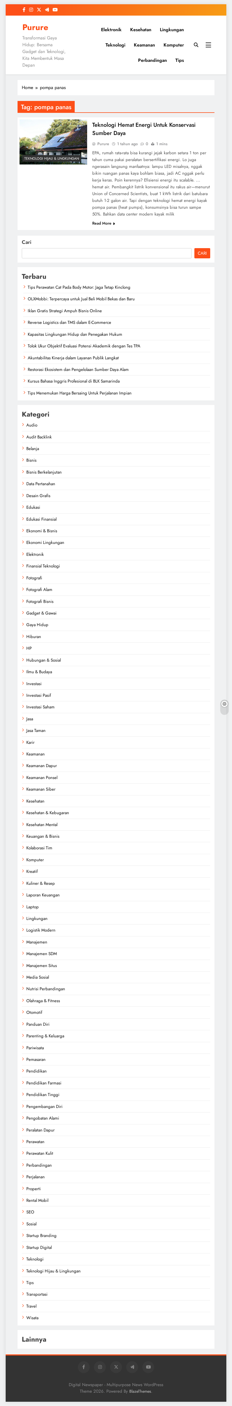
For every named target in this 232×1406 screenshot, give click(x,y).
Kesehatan (140, 29)
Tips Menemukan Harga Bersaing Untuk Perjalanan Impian (80, 393)
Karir (30, 742)
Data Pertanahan (40, 484)
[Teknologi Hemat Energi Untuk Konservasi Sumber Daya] (53, 141)
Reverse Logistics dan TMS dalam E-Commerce (69, 322)
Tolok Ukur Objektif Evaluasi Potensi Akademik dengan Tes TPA (84, 346)
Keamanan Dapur (41, 766)
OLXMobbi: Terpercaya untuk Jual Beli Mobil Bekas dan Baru (81, 299)
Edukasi (33, 507)
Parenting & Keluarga (45, 1036)
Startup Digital (39, 1247)
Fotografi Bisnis (39, 601)
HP (29, 648)
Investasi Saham (40, 707)
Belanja (32, 449)
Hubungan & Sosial (43, 660)
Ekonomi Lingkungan (45, 542)
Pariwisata (35, 1048)
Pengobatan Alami (42, 1118)
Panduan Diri (38, 1024)
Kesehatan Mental (41, 825)
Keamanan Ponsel (41, 777)
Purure (35, 27)
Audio (31, 425)
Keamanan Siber (40, 789)
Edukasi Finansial (41, 519)
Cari (26, 242)
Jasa (29, 719)
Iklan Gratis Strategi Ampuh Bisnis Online (65, 311)
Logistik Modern (40, 930)
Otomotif (34, 1012)
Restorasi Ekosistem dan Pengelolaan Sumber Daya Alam (78, 369)
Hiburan (33, 637)
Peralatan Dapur (40, 1130)
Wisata (32, 1318)
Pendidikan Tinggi (42, 1095)
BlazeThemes (140, 1391)
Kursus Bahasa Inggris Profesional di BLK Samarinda (74, 381)
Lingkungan (172, 29)
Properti (33, 1189)
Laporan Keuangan (43, 895)
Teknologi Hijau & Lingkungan (51, 158)
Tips (179, 60)
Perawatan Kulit (39, 1153)
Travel (31, 1306)
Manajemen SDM (41, 954)
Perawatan (35, 1142)
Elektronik (111, 29)
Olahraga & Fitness (43, 1001)
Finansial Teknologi (43, 566)
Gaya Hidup (37, 625)
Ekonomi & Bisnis (41, 531)
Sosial (31, 1224)
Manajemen (36, 942)
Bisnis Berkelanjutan (44, 472)
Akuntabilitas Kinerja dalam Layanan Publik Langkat (73, 358)
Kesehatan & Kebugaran (47, 813)
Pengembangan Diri (44, 1106)
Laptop (32, 907)
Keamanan (144, 45)
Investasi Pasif (38, 695)
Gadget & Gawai (41, 613)
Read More (101, 223)
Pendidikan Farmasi (43, 1083)
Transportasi (37, 1294)
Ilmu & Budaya (39, 672)
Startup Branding (41, 1235)
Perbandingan (152, 60)
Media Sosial (37, 977)
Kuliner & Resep (40, 883)
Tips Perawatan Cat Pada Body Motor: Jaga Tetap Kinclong (79, 287)
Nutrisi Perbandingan (45, 989)
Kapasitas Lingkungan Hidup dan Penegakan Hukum (75, 334)
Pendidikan (36, 1071)
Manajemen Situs (41, 965)
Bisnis (31, 460)
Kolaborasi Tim (39, 848)
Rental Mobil (37, 1200)
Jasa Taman (36, 730)
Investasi (34, 684)
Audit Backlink (39, 437)
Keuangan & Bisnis (42, 836)
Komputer (174, 45)
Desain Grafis (38, 496)
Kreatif (32, 871)
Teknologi (115, 45)
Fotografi (34, 578)
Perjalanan (35, 1177)
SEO (30, 1212)
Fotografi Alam (39, 589)
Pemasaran (36, 1059)
